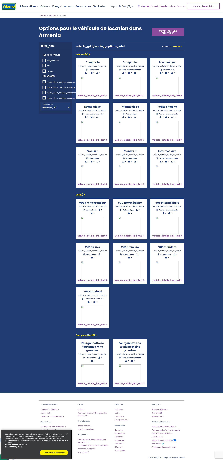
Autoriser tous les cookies (54, 453)
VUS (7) (79, 194)
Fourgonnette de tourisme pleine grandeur (92, 346)
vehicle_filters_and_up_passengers (62, 82)
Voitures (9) (82, 54)
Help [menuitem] (112, 6)
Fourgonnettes (53, 60)
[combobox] (172, 46)
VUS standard (167, 247)
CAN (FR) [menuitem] (126, 6)
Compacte (92, 62)
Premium (92, 151)
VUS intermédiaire (130, 203)
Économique (167, 62)
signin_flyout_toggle (154, 6)
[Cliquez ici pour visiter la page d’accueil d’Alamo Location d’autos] (8, 6)
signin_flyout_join (203, 6)
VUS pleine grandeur (92, 203)
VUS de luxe (92, 247)
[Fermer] (66, 434)
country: (172, 46)
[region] (36, 444)
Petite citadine (167, 107)
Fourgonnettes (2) (85, 335)
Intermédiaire (130, 107)
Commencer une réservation (168, 32)
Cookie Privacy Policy (13, 447)
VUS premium (130, 247)
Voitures (50, 71)
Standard (130, 151)
